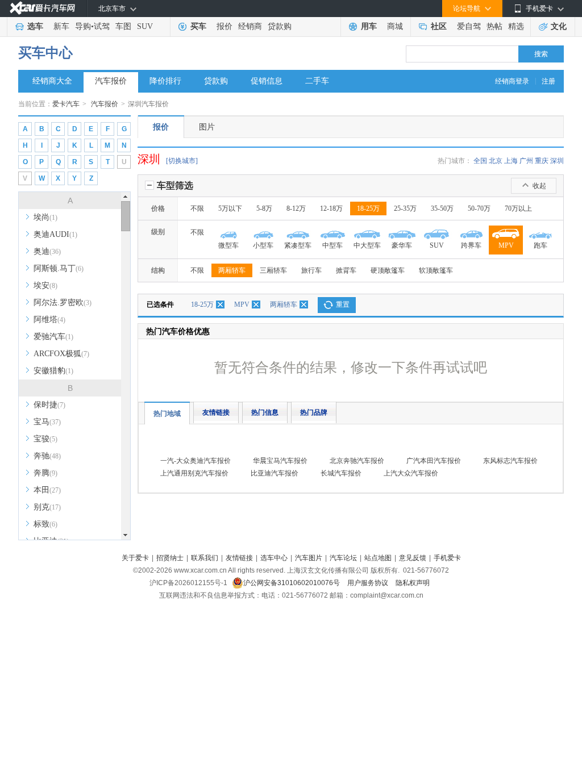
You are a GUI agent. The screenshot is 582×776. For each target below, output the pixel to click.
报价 (224, 26)
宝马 (47, 422)
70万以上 (518, 208)
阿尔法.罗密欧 (63, 302)
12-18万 (331, 208)
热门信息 (264, 412)
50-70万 (479, 208)
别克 (47, 507)
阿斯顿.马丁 (59, 268)
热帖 (494, 26)
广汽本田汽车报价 (433, 461)
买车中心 (45, 52)
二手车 (317, 81)
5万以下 (230, 208)
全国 (480, 161)
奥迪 (47, 251)
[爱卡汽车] (42, 8)
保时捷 (49, 404)
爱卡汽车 (66, 104)
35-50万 (442, 208)
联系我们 (204, 558)
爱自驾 (469, 26)
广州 (526, 161)
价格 (158, 208)
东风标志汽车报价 (510, 461)
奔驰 (47, 456)
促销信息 (266, 81)
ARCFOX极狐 (61, 353)
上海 (511, 161)
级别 (158, 232)
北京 (495, 161)
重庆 (541, 161)
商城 (395, 26)
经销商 (250, 26)
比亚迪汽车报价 (274, 473)
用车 (369, 26)
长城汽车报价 (341, 473)
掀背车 (346, 270)
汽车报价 (111, 81)
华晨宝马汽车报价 (280, 461)
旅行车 (311, 270)
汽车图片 (308, 558)
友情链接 (216, 412)
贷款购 (280, 26)
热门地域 (167, 414)
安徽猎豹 (53, 370)
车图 (123, 26)
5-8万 (264, 208)
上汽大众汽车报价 (411, 473)
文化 (559, 26)
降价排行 (165, 81)
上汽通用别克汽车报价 (194, 473)
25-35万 (405, 208)
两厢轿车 (232, 270)
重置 (343, 304)
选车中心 (274, 558)
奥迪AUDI (55, 234)
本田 (47, 490)
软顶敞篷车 (436, 270)
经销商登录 (512, 81)
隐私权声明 (413, 583)
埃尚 (45, 217)
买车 (198, 26)
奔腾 (45, 473)
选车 (35, 26)
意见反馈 (412, 558)
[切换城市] (182, 161)
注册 (548, 81)
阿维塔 (49, 319)
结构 (158, 270)
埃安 (45, 285)
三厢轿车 (273, 270)
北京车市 (112, 8)
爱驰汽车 (53, 336)
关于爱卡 (135, 558)
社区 (439, 26)
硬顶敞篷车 (388, 270)
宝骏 (45, 439)
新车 (61, 26)
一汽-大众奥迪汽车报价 (195, 461)
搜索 (541, 54)
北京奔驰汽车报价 (357, 461)
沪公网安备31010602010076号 (292, 583)
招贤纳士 (170, 558)
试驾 (102, 26)
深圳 (557, 161)
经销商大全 (52, 81)
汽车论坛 (343, 558)
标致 (45, 524)
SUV (145, 26)
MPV (242, 304)
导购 (83, 26)
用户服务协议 (368, 583)
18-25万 (368, 208)
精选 (516, 26)
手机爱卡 (447, 558)
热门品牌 (313, 412)
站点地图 (378, 558)
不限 (197, 208)
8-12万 (296, 208)
